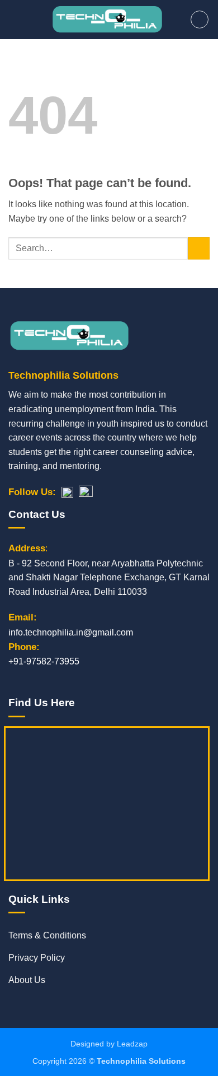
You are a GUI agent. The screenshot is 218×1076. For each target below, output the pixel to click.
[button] (15, 19)
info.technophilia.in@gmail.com (70, 632)
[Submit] (199, 248)
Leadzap (132, 1043)
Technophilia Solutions (141, 1061)
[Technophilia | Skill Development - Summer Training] (107, 20)
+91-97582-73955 (43, 661)
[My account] (199, 19)
